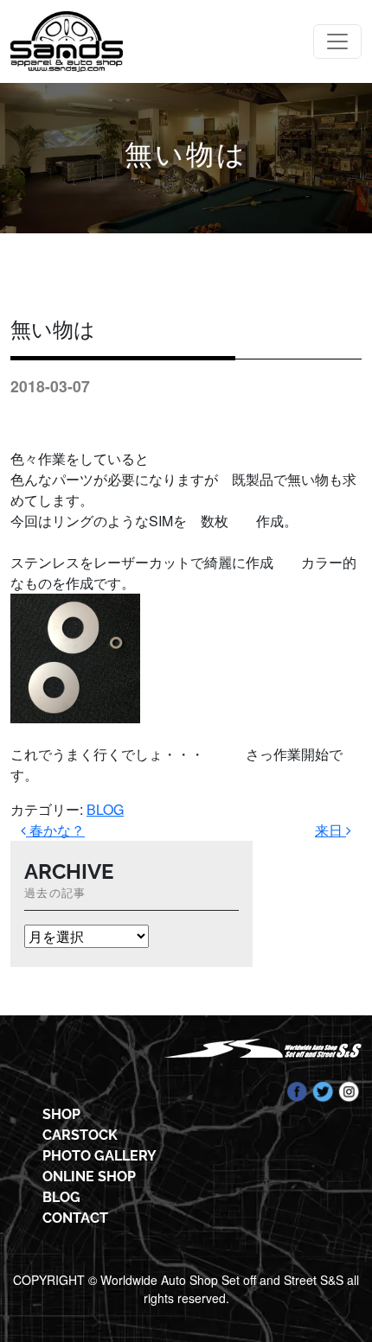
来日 (330, 830)
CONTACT (75, 1218)
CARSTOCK (80, 1135)
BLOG (105, 809)
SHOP (61, 1114)
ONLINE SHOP (89, 1176)
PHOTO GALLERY (99, 1156)
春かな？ (55, 830)
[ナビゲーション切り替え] (337, 41)
